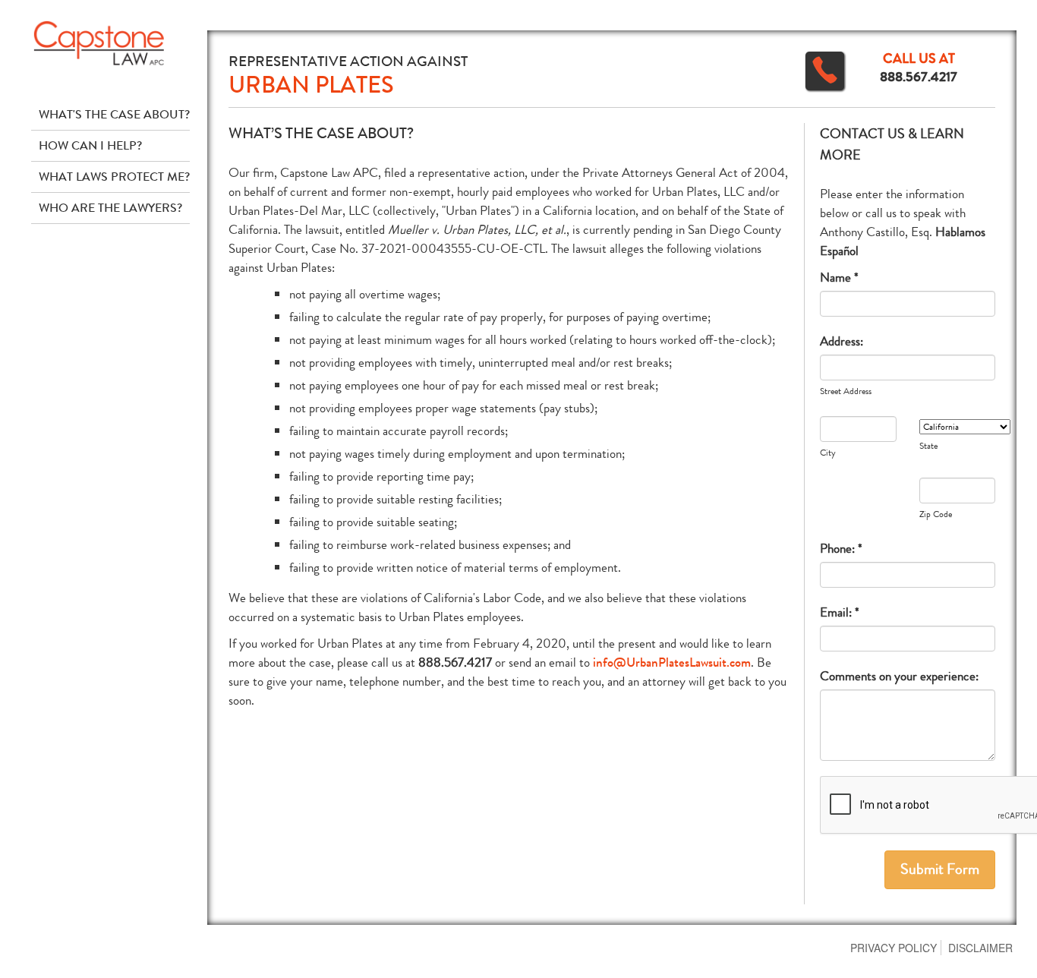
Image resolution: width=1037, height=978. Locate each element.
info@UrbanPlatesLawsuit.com (672, 662)
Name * (839, 277)
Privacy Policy (893, 947)
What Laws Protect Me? (114, 176)
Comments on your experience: (899, 676)
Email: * (839, 612)
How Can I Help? (90, 145)
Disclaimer (980, 947)
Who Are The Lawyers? (110, 207)
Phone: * (841, 548)
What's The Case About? (114, 114)
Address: (841, 341)
